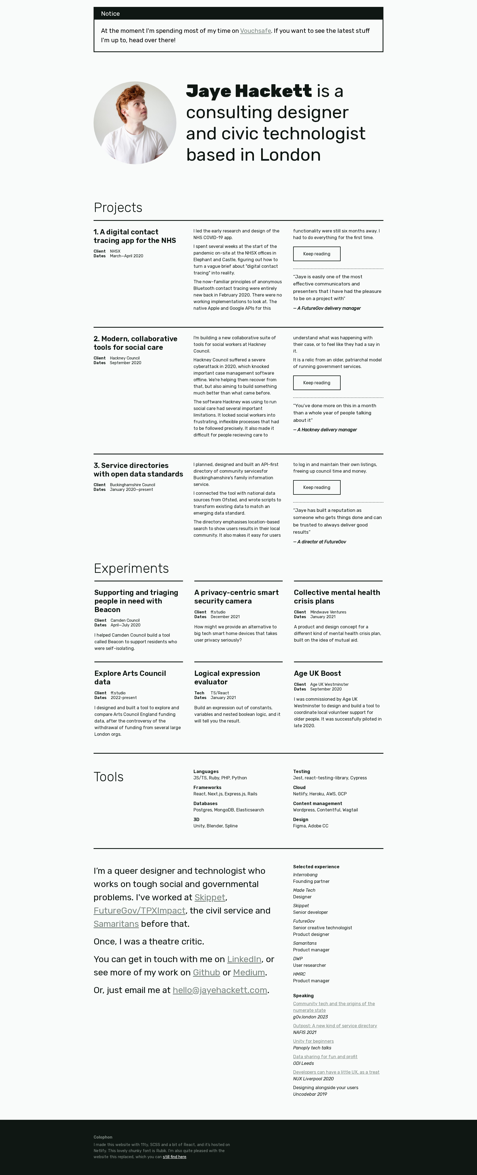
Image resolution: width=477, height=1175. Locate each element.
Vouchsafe (255, 31)
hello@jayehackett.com (220, 990)
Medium (249, 972)
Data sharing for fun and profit (325, 1056)
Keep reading (316, 253)
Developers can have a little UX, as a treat (336, 1072)
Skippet (210, 897)
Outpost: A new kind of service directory (335, 1025)
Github (206, 972)
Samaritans (116, 924)
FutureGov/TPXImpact (140, 910)
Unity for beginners (313, 1041)
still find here (174, 1157)
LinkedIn (244, 959)
